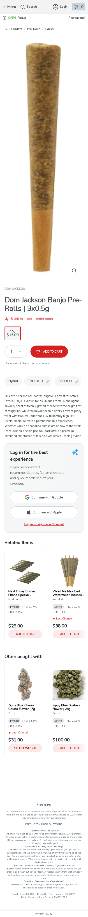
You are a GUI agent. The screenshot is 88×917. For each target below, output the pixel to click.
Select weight (25, 748)
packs (49, 29)
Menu (11, 6)
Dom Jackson (15, 289)
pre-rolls (33, 29)
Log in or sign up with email (44, 524)
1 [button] (11, 351)
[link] (13, 381)
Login (63, 7)
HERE (31, 887)
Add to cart (25, 634)
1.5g (13, 333)
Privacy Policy (43, 914)
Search (32, 7)
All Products (13, 29)
